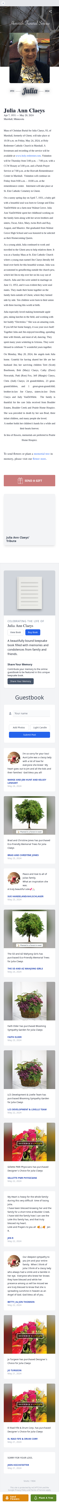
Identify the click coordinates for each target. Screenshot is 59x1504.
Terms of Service (38, 1490)
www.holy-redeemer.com (28, 155)
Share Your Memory (20, 681)
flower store (39, 458)
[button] (29, 815)
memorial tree (42, 453)
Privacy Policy (21, 1490)
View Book (15, 632)
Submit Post (29, 734)
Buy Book (33, 632)
